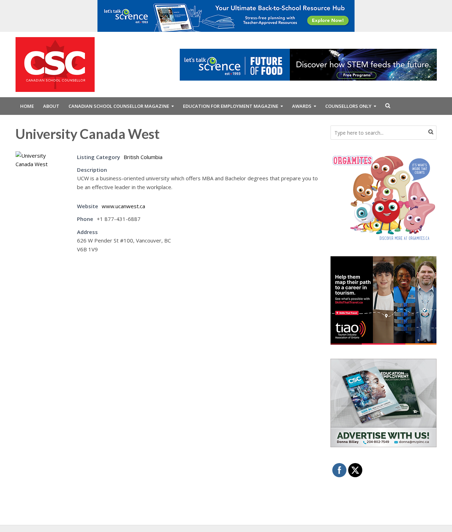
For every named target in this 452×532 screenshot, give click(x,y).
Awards (301, 106)
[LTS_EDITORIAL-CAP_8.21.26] (308, 64)
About (51, 106)
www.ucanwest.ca (123, 206)
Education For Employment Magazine (230, 106)
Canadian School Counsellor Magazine (119, 106)
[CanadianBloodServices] (383, 197)
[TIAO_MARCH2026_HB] (383, 299)
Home (27, 106)
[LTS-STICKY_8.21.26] (226, 15)
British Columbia (143, 156)
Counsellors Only (348, 106)
